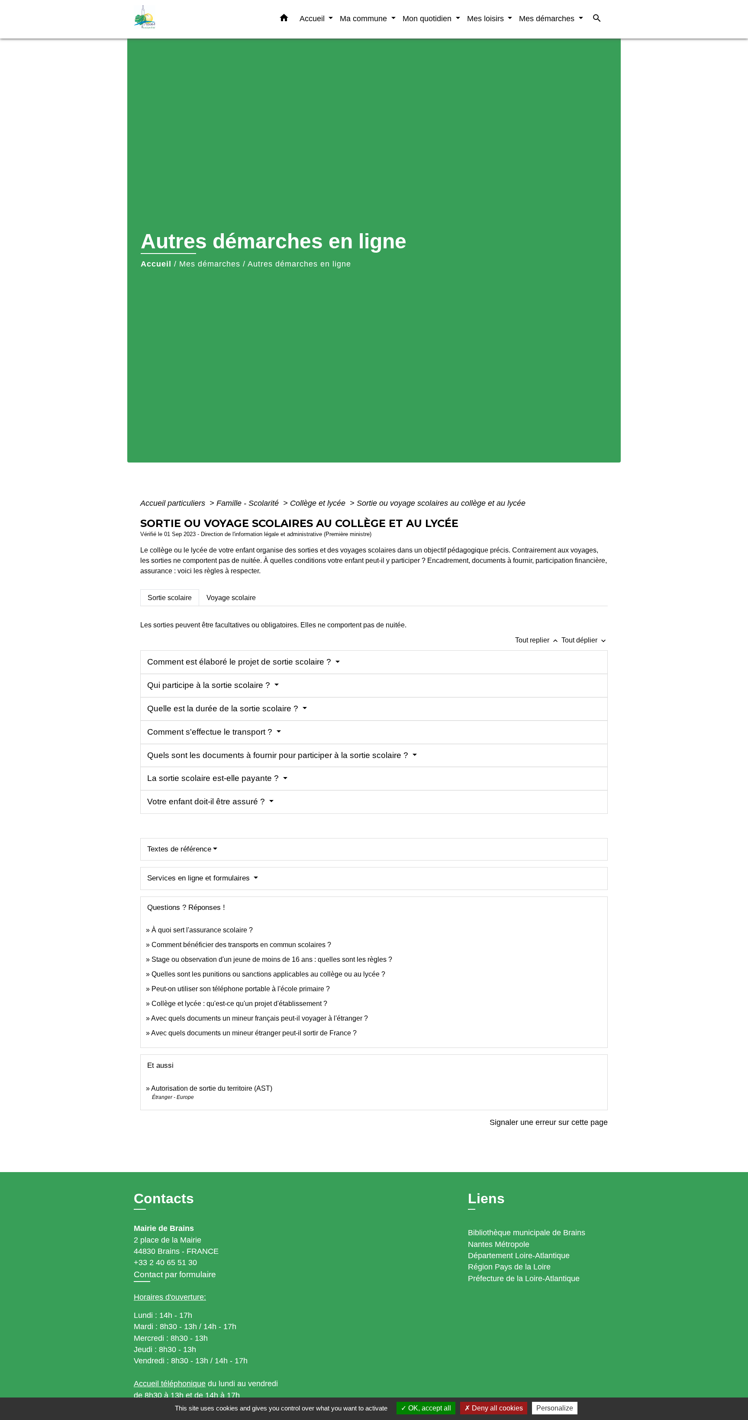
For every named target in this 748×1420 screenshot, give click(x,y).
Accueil (156, 264)
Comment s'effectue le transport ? (210, 731)
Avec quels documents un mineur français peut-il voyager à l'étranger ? (259, 1018)
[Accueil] (188, 19)
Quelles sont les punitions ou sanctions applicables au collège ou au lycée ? (268, 974)
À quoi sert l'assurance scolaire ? (202, 930)
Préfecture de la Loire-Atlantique (524, 1278)
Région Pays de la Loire (509, 1267)
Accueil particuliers (173, 503)
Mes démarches (209, 264)
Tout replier (537, 640)
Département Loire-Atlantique (519, 1255)
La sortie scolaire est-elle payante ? (214, 778)
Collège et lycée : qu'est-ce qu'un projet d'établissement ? (239, 1003)
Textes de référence (179, 849)
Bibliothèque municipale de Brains (526, 1232)
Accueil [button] (313, 18)
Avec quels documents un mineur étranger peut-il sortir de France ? (254, 1033)
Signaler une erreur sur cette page (549, 1122)
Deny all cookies (496, 1408)
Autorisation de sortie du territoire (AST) (211, 1088)
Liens (486, 1198)
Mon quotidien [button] (428, 18)
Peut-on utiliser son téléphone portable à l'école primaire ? (241, 989)
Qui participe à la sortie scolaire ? (209, 685)
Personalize (554, 1408)
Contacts (164, 1198)
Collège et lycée (319, 503)
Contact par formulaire (175, 1274)
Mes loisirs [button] (486, 18)
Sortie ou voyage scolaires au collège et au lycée (441, 503)
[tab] (169, 597)
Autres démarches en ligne (299, 264)
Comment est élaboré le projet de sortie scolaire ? (240, 661)
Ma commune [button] (364, 18)
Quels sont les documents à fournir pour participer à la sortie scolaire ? (278, 755)
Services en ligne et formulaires (199, 878)
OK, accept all (428, 1408)
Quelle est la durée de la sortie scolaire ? (223, 708)
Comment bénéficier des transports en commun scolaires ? (241, 944)
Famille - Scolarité (248, 503)
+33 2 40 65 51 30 (165, 1262)
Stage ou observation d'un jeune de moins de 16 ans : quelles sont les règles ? (272, 959)
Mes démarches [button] (548, 18)
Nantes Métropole (498, 1244)
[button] (284, 19)
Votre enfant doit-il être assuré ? (207, 801)
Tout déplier (584, 640)
